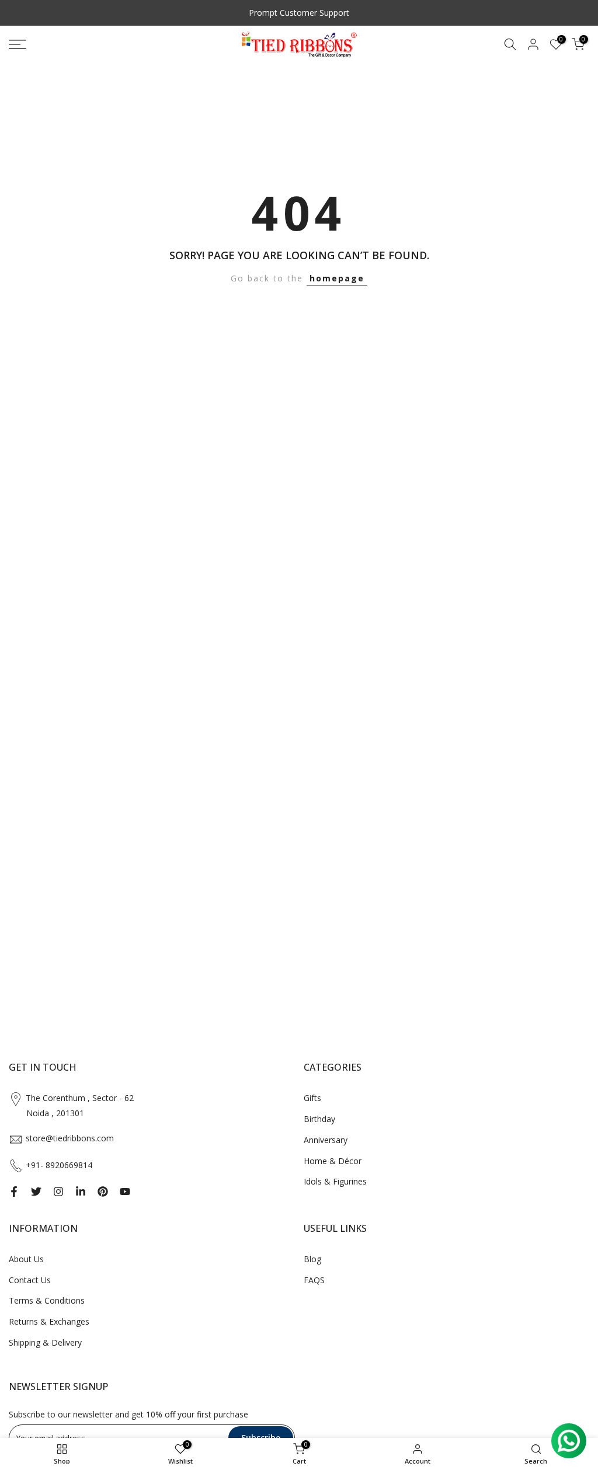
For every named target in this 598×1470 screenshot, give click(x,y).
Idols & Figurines (335, 1181)
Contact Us (30, 1280)
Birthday (319, 1118)
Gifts (312, 1097)
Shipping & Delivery (45, 1342)
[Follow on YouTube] (125, 1192)
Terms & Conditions (47, 1300)
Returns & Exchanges (49, 1321)
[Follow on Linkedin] (80, 1192)
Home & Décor (332, 1160)
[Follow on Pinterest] (103, 1192)
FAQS (314, 1280)
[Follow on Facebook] (14, 1192)
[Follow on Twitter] (36, 1192)
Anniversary (325, 1139)
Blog (312, 1259)
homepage (337, 278)
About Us (26, 1259)
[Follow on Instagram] (58, 1192)
